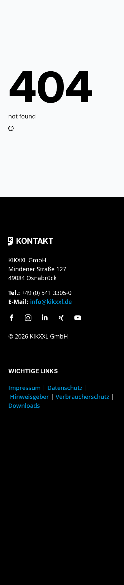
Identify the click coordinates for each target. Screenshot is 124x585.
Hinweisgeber (29, 397)
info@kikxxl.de (51, 302)
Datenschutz (65, 388)
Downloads (24, 405)
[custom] (11, 317)
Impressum (24, 388)
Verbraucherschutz (82, 397)
